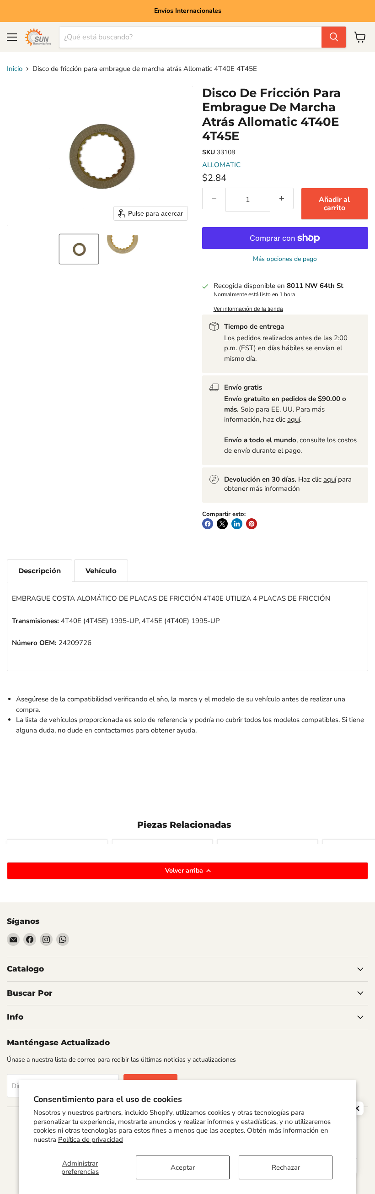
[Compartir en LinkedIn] (236, 523)
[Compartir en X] (222, 523)
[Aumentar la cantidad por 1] (282, 198)
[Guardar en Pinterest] (251, 523)
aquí (293, 419)
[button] (78, 249)
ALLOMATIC (221, 164)
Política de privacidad (90, 1139)
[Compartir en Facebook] (207, 523)
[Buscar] (333, 37)
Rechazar (286, 1167)
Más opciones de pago (285, 259)
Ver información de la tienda (248, 309)
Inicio (14, 69)
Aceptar (183, 1167)
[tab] (39, 570)
